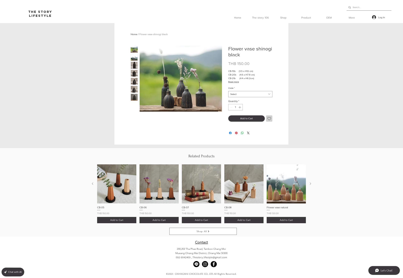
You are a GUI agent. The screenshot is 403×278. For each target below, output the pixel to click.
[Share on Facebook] (230, 133)
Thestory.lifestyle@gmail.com (210, 257)
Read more (233, 82)
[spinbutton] (235, 107)
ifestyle (41, 16)
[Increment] (240, 107)
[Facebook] (214, 264)
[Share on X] (248, 133)
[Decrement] (231, 107)
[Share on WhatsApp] (242, 133)
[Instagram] (205, 264)
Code (231, 88)
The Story (40, 12)
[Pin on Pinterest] (236, 133)
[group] (201, 194)
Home (134, 34)
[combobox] (250, 94)
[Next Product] (310, 184)
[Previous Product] (92, 184)
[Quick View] (116, 183)
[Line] (196, 264)
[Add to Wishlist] (269, 118)
